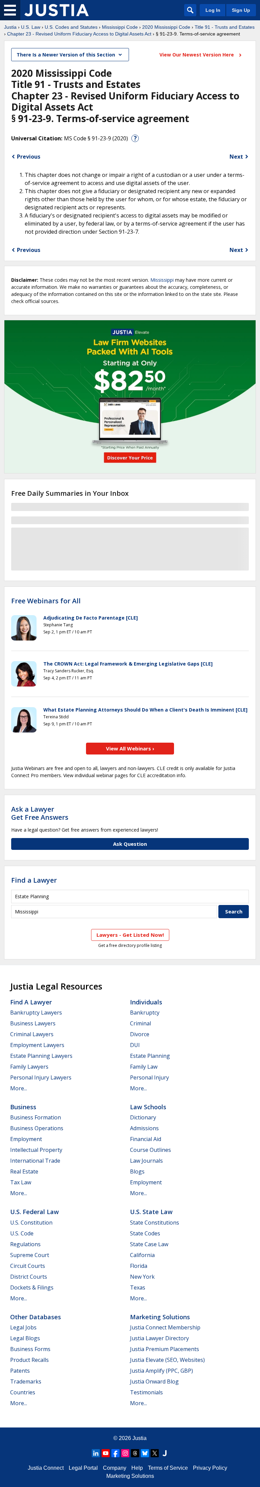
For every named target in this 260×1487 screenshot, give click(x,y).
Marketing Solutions (160, 1317)
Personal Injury (149, 1077)
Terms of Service (168, 1468)
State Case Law (149, 1244)
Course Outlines (150, 1150)
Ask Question (130, 843)
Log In (212, 10)
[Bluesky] (145, 1453)
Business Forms (30, 1349)
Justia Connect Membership (165, 1327)
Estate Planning (150, 1056)
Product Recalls (29, 1360)
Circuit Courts (27, 1266)
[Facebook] (115, 1453)
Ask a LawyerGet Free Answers (39, 813)
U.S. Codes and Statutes (71, 27)
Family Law (143, 1066)
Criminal (140, 1023)
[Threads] (135, 1453)
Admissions (144, 1128)
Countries (22, 1392)
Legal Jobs (23, 1327)
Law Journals (146, 1160)
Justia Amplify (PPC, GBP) (161, 1370)
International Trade (35, 1160)
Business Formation (35, 1117)
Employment (26, 1139)
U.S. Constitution (31, 1222)
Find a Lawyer (34, 880)
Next (236, 156)
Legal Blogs (25, 1338)
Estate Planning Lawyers (41, 1056)
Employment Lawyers (37, 1045)
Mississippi (162, 280)
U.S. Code (22, 1233)
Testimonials (146, 1392)
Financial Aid (145, 1139)
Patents (20, 1370)
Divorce (139, 1034)
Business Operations (36, 1128)
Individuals (146, 1002)
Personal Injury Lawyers (40, 1077)
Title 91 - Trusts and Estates (225, 27)
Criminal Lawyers (31, 1034)
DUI (135, 1045)
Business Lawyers (33, 1023)
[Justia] (56, 10)
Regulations (25, 1244)
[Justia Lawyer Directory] (164, 1453)
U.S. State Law (151, 1212)
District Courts (28, 1276)
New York (142, 1276)
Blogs (137, 1171)
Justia (10, 27)
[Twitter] (155, 1453)
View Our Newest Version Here (197, 54)
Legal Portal (83, 1468)
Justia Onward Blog (154, 1381)
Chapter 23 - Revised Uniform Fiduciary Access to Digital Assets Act (79, 34)
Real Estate (24, 1171)
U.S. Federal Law (34, 1212)
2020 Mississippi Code (166, 27)
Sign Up (241, 10)
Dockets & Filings (31, 1287)
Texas (137, 1287)
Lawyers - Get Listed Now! (130, 934)
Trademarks (25, 1381)
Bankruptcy (144, 1012)
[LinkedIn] (96, 1453)
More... (18, 1088)
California (142, 1255)
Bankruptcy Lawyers (36, 1012)
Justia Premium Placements (164, 1349)
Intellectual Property (36, 1150)
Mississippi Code (120, 27)
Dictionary (143, 1117)
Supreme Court (29, 1255)
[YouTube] (106, 1453)
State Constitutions (154, 1222)
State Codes (145, 1233)
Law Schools (148, 1107)
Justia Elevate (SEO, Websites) (167, 1360)
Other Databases (35, 1317)
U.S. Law (30, 27)
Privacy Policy (210, 1468)
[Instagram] (125, 1453)
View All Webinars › (130, 748)
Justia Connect (46, 1468)
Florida (138, 1266)
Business (23, 1107)
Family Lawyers (29, 1066)
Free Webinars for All (46, 601)
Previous (28, 156)
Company (114, 1468)
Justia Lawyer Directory (159, 1338)
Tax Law (20, 1182)
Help (137, 1468)
